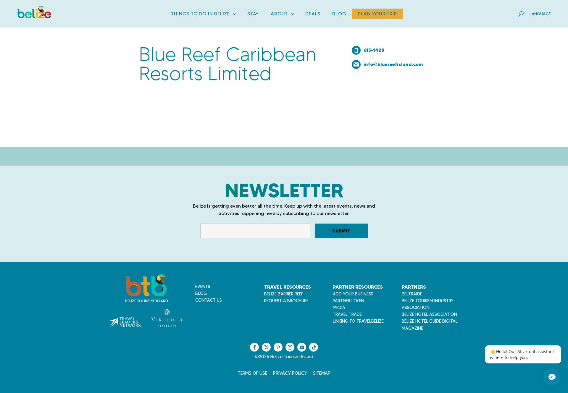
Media (339, 307)
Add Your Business (353, 294)
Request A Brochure (286, 300)
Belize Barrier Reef (283, 294)
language (540, 13)
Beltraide (412, 294)
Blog (339, 14)
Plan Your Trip (377, 14)
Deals (312, 14)
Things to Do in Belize (203, 15)
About (282, 15)
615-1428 (374, 50)
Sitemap (321, 373)
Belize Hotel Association (429, 314)
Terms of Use (252, 373)
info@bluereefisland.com (393, 64)
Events (202, 286)
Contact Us (208, 300)
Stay (253, 14)
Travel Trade (347, 314)
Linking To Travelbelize (358, 321)
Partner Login (348, 300)
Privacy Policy (290, 373)
